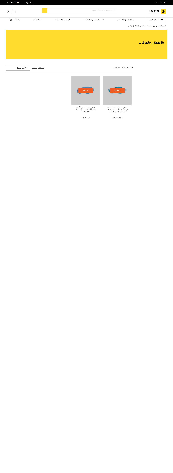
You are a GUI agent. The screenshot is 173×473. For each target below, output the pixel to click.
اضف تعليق (117, 118)
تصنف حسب (38, 68)
